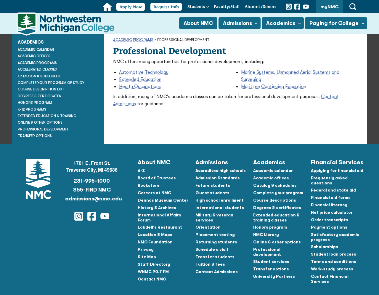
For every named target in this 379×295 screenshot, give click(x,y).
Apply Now (130, 6)
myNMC (329, 6)
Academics (280, 23)
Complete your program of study (51, 83)
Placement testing (215, 234)
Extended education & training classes (276, 217)
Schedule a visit (212, 249)
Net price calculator (332, 212)
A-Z (141, 170)
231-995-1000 (92, 181)
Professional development (267, 252)
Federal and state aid (333, 190)
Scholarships (324, 246)
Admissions (237, 23)
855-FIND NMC (92, 190)
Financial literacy (329, 204)
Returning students (216, 242)
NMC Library (266, 234)
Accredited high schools (220, 170)
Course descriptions (274, 200)
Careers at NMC (154, 192)
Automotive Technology (143, 72)
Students (196, 6)
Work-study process (332, 269)
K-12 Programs (32, 109)
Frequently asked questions (329, 180)
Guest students (212, 192)
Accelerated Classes (37, 69)
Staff (227, 6)
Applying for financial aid (337, 170)
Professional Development (43, 129)
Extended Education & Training (47, 116)
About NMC (198, 23)
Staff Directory (154, 264)
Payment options (329, 227)
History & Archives (157, 207)
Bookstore (149, 185)
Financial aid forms (331, 197)
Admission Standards (217, 178)
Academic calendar (273, 170)
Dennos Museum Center (163, 200)
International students (219, 207)
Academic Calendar (36, 49)
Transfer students (215, 256)
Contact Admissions (216, 271)
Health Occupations (140, 86)
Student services (271, 261)
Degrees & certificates (277, 207)
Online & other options (277, 242)
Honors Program (35, 103)
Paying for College (334, 23)
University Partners (274, 276)
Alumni (261, 6)
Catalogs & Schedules (39, 76)
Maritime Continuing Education (273, 86)
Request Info (166, 6)
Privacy (146, 249)
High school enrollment (219, 200)
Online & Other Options (40, 122)
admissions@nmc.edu (91, 199)
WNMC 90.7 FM (153, 271)
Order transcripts (329, 219)
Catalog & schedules (275, 185)
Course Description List (41, 89)
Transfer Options (35, 136)
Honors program (270, 227)
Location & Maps (155, 234)
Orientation (208, 227)
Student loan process (333, 254)
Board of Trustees (157, 178)
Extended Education (140, 79)
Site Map (147, 256)
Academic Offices (34, 56)
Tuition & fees (210, 264)
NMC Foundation (155, 242)
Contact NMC (152, 279)
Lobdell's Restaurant (160, 227)
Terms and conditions (333, 261)
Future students (212, 185)
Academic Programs (133, 39)
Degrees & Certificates (39, 96)
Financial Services (337, 162)
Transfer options (271, 269)
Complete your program (278, 192)
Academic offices (271, 178)
